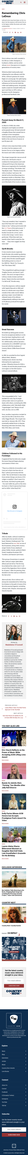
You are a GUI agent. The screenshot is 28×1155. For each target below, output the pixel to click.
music (9, 65)
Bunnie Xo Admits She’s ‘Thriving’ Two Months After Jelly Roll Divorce (13, 785)
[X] (12, 32)
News (3, 9)
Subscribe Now (14, 985)
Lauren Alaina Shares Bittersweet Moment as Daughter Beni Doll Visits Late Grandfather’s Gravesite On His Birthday (14, 851)
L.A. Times (7, 228)
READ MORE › (6, 760)
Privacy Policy (12, 1150)
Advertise (5, 1150)
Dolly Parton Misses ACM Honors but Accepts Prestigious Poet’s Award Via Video (14, 817)
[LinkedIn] (18, 32)
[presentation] (14, 738)
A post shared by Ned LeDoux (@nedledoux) (15, 527)
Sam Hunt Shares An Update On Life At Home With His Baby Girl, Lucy (13, 716)
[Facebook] (10, 32)
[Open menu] (24, 2)
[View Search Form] (21, 2)
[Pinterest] (15, 32)
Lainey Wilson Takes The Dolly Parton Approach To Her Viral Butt (15, 708)
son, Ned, (17, 543)
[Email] (21, 32)
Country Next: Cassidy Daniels (11, 925)
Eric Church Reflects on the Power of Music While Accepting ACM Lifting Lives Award (14, 753)
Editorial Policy (21, 1150)
